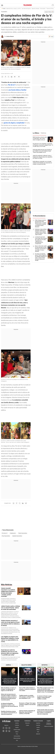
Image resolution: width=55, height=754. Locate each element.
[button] (2, 5)
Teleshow (4, 11)
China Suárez (42, 8)
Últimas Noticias (17, 738)
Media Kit (38, 733)
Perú (17, 733)
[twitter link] (6, 728)
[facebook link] (3, 728)
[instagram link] (9, 728)
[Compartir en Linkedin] (11, 76)
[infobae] (27, 5)
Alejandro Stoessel (35, 8)
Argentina (38, 723)
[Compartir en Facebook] (5, 76)
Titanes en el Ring (50, 8)
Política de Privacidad (48, 726)
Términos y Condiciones (48, 724)
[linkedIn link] (9, 731)
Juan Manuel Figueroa (26, 8)
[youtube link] (3, 731)
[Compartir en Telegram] (14, 76)
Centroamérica (17, 736)
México (16, 731)
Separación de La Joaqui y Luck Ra (13, 8)
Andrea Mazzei (10, 36)
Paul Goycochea (6, 536)
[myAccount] (53, 5)
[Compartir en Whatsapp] (2, 76)
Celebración (13, 533)
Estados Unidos (17, 729)
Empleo (27, 725)
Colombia (17, 725)
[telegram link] (6, 731)
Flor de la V (4, 533)
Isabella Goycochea (17, 536)
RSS (17, 740)
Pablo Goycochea (22, 533)
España (17, 727)
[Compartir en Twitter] (8, 76)
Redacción (27, 723)
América (17, 723)
